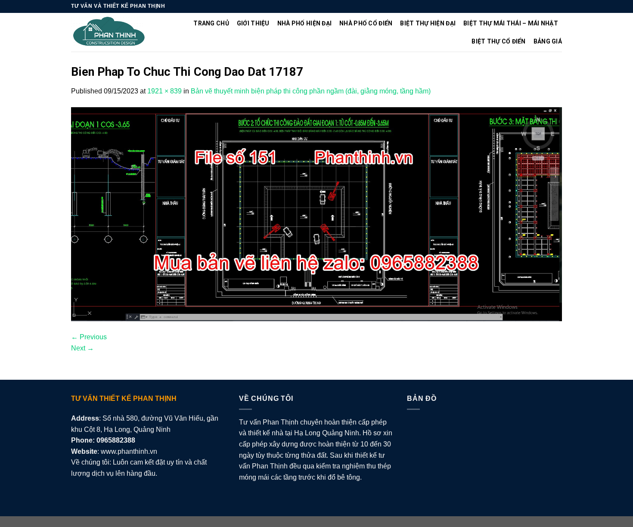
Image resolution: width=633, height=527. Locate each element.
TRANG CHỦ (211, 23)
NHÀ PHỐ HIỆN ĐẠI (304, 23)
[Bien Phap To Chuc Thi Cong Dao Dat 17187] (316, 213)
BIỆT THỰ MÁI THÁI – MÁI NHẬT (510, 23)
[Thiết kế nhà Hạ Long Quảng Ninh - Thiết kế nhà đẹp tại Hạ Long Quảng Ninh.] (109, 32)
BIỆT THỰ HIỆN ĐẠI (428, 23)
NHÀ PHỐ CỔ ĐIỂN (365, 23)
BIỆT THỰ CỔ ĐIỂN (498, 41)
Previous (89, 337)
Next (82, 348)
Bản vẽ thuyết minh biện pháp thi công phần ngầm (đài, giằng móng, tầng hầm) (311, 91)
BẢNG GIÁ (548, 41)
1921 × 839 (164, 91)
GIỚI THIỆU (253, 23)
